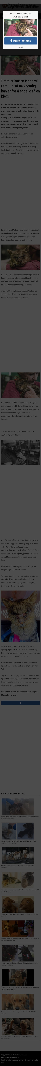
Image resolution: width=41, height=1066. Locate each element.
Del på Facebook (22, 41)
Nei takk (20, 47)
